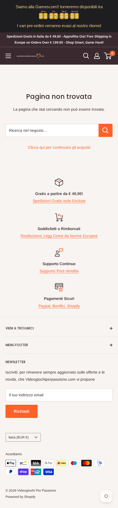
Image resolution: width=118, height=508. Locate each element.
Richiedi (21, 411)
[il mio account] (97, 56)
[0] (108, 56)
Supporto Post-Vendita (59, 271)
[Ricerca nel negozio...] (106, 130)
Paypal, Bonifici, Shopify (59, 306)
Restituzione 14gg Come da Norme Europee (59, 236)
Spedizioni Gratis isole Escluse (59, 201)
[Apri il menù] (8, 56)
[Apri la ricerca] (86, 56)
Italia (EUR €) (19, 437)
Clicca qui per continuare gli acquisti (59, 147)
